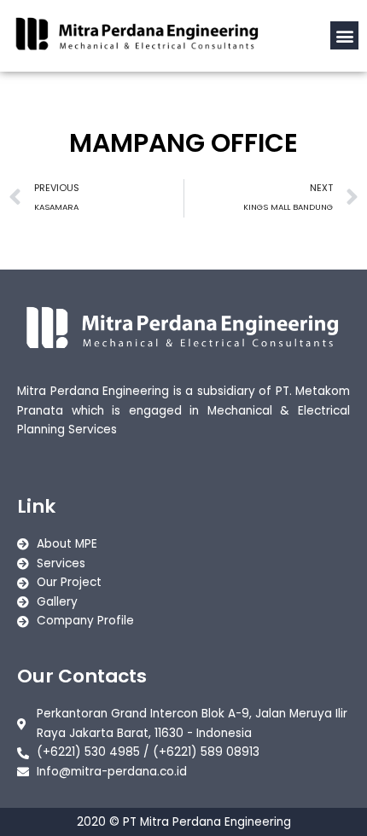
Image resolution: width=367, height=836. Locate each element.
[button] (344, 35)
